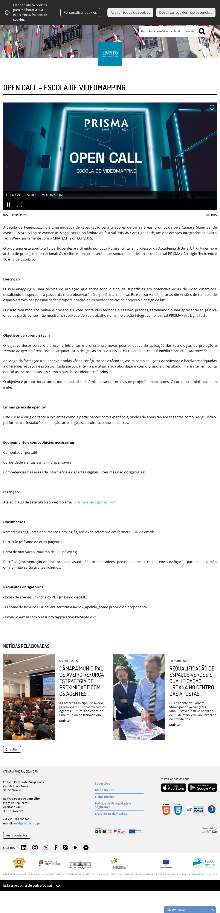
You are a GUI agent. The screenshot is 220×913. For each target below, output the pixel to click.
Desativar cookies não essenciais (185, 12)
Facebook (56, 848)
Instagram (35, 848)
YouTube (75, 848)
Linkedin (23, 848)
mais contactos (17, 835)
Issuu (65, 848)
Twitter (46, 848)
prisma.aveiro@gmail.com (95, 502)
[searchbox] (173, 31)
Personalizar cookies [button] (80, 12)
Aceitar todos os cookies (130, 12)
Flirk (86, 848)
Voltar (14, 749)
